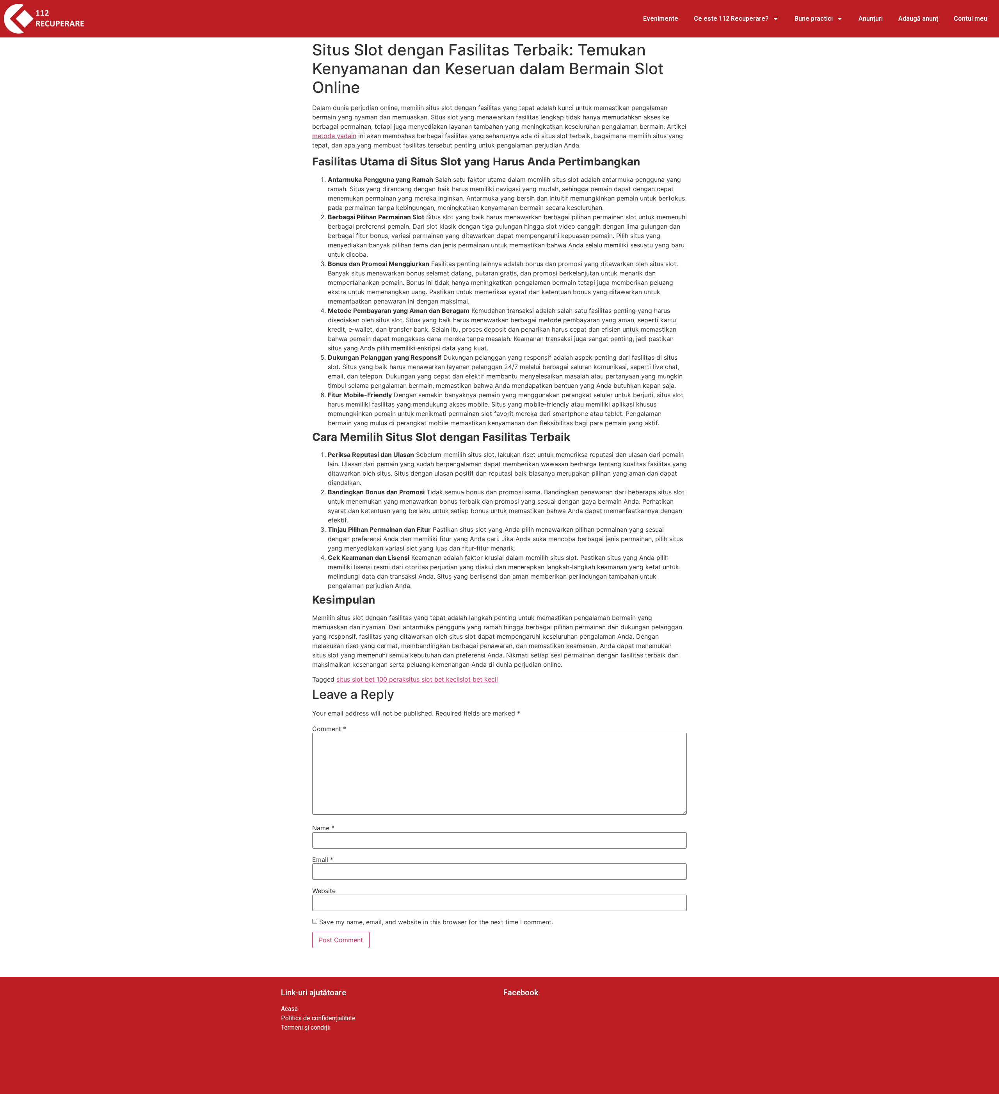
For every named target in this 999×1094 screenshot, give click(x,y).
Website (324, 891)
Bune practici (814, 18)
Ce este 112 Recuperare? (731, 18)
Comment (329, 729)
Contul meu (970, 18)
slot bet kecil (479, 679)
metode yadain (334, 136)
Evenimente (660, 18)
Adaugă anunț (918, 18)
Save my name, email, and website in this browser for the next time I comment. (436, 922)
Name (323, 828)
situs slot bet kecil (433, 679)
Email (322, 859)
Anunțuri (871, 18)
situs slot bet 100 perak (371, 679)
